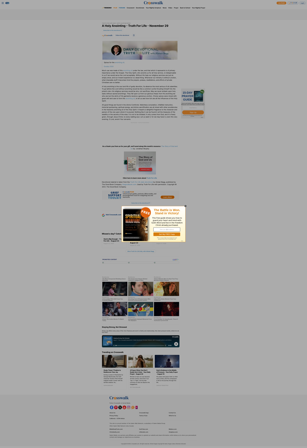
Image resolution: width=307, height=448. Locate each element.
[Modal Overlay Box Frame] (153, 224)
